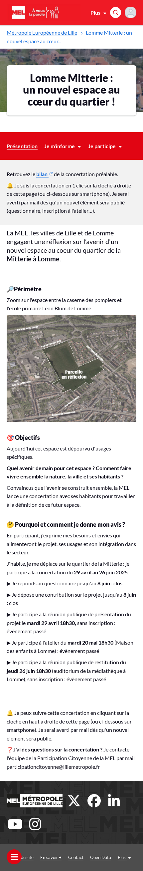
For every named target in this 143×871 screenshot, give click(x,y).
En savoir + (51, 857)
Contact (75, 857)
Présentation (22, 146)
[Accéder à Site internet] (35, 800)
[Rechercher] (115, 12)
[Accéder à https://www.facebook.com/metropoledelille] (94, 800)
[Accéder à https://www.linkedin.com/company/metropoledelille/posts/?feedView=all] (114, 800)
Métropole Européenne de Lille (42, 32)
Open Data (100, 857)
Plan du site (23, 857)
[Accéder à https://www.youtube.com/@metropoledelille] (15, 824)
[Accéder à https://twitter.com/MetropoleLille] (74, 800)
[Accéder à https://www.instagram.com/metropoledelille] (35, 824)
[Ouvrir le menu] (14, 856)
